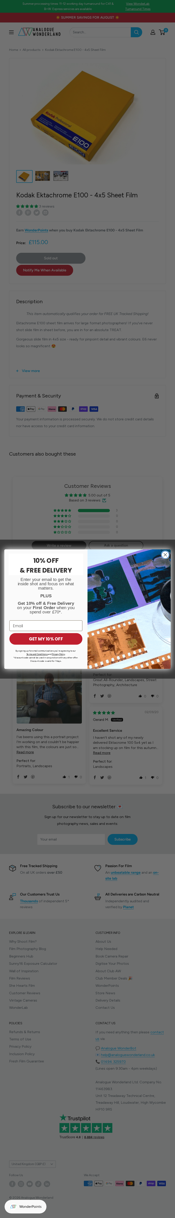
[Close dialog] (165, 554)
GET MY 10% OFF (46, 639)
